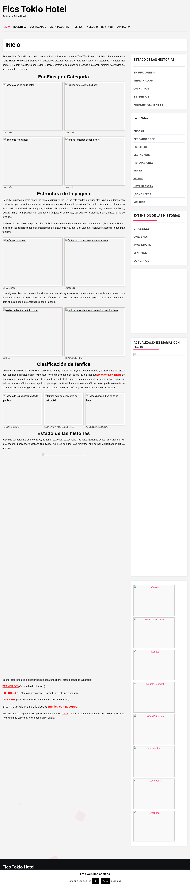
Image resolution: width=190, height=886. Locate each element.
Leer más (116, 881)
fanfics (65, 713)
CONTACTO (123, 26)
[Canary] (154, 615)
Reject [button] (105, 881)
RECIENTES (19, 26)
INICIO (6, 26)
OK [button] (96, 881)
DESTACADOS (38, 26)
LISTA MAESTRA (59, 26)
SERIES (79, 26)
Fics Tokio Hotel (35, 9)
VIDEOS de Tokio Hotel (99, 26)
